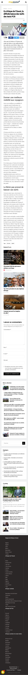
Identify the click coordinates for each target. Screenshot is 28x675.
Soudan (7, 628)
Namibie (7, 655)
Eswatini (7, 659)
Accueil (5, 8)
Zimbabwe (7, 662)
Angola (7, 640)
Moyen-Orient (8, 552)
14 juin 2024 (6, 292)
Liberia (6, 575)
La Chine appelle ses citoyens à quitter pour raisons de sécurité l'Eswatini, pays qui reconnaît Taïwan (14, 463)
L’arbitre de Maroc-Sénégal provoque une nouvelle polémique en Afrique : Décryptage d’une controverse (13, 394)
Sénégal (7, 583)
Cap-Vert (7, 564)
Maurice (7, 651)
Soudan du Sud (8, 630)
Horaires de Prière (11, 670)
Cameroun (7, 595)
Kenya (6, 620)
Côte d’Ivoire (8, 566)
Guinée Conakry (9, 571)
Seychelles (7, 657)
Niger (6, 579)
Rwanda (7, 624)
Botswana (7, 642)
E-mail (6, 353)
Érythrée (7, 617)
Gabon (6, 597)
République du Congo (10, 602)
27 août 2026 (8, 502)
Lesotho (7, 646)
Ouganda (7, 622)
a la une (8, 243)
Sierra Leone (8, 584)
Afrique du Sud (8, 638)
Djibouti (7, 615)
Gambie (7, 568)
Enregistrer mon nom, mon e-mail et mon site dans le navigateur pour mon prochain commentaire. (14, 368)
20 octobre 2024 (8, 270)
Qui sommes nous (13, 667)
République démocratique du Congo (13, 601)
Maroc (6, 548)
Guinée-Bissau (8, 573)
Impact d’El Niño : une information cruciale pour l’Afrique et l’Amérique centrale (17, 512)
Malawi (7, 649)
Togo (6, 586)
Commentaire (7, 329)
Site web (6, 360)
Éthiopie (7, 618)
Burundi (7, 613)
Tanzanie (7, 631)
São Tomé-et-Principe (10, 606)
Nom (5, 347)
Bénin (6, 560)
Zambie (7, 660)
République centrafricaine (11, 593)
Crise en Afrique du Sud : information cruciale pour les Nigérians (16, 400)
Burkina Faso (8, 562)
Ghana (6, 570)
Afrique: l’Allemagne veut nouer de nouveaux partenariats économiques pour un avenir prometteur (14, 429)
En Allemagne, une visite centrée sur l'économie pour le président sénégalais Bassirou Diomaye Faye (17, 388)
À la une (6, 285)
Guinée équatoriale (9, 599)
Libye (6, 546)
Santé (13, 243)
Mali (6, 577)
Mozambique (8, 653)
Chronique (10, 8)
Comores (7, 644)
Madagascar (8, 648)
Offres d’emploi (13, 668)
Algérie (7, 542)
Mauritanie (7, 550)
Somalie (7, 626)
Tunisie (7, 554)
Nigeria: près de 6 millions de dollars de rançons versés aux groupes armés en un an (16, 518)
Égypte (7, 544)
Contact (19, 670)
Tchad (6, 604)
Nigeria (7, 581)
